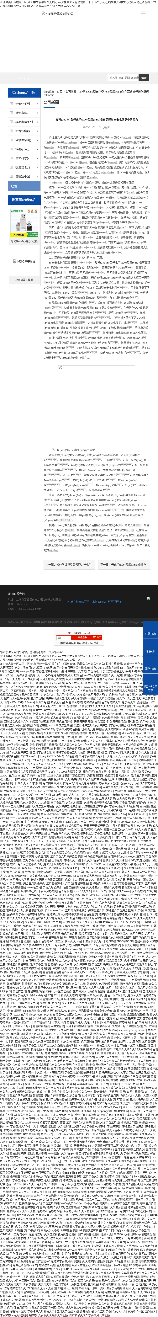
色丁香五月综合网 (44, 949)
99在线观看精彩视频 (27, 729)
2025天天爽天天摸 (18, 760)
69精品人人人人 (109, 852)
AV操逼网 (33, 1230)
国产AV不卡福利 (146, 887)
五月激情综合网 (138, 979)
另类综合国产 (72, 1188)
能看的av (12, 1211)
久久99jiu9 (25, 949)
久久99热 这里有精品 (66, 1207)
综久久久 (91, 898)
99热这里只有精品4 (142, 725)
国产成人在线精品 (68, 790)
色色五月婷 (11, 671)
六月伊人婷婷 (107, 902)
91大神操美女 (41, 1253)
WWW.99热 (17, 702)
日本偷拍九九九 (51, 922)
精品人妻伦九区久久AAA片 (111, 952)
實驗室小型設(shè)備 (28, 176)
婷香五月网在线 (108, 783)
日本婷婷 (17, 1060)
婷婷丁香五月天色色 (117, 1253)
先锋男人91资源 (88, 995)
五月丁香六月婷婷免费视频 (66, 856)
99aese (29, 702)
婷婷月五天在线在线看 (61, 767)
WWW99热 (48, 729)
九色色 (8, 1307)
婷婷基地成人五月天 (57, 698)
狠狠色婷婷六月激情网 (83, 1218)
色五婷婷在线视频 (83, 1064)
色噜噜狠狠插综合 (56, 1053)
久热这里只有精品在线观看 (136, 1103)
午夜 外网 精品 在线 (86, 902)
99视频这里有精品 (90, 1230)
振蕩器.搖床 (23, 167)
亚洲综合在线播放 (38, 1149)
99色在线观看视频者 (129, 1172)
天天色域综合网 (141, 1288)
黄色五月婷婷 (64, 721)
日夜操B (53, 964)
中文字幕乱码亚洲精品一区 (23, 1110)
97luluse (107, 883)
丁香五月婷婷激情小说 (49, 671)
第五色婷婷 (57, 1176)
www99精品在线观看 (49, 937)
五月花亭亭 (21, 1234)
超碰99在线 (82, 736)
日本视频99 (93, 1114)
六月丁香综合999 (22, 1168)
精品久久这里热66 (89, 1280)
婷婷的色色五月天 (122, 1303)
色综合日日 (78, 1276)
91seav (90, 1172)
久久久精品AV (92, 860)
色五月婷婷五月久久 (86, 725)
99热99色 (126, 787)
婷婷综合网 (126, 1022)
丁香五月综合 (102, 833)
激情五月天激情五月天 (46, 844)
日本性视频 (130, 686)
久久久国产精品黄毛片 (46, 1041)
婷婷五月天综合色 (31, 1118)
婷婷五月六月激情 (107, 1103)
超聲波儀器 (22, 131)
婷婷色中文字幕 (28, 1003)
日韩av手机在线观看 (142, 1234)
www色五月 (34, 887)
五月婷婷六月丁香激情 (87, 717)
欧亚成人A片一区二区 (58, 1137)
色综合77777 (15, 787)
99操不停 (58, 987)
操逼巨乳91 (70, 783)
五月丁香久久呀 (92, 1176)
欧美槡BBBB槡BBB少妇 (70, 1172)
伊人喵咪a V (64, 949)
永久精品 (15, 1053)
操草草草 (5, 683)
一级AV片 (73, 829)
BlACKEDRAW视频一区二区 (139, 929)
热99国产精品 (104, 1211)
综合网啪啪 (76, 976)
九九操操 (43, 802)
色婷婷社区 (19, 763)
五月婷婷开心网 (119, 767)
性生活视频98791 (35, 821)
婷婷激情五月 (69, 814)
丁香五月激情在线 (135, 763)
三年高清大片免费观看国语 (89, 991)
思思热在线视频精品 (32, 1099)
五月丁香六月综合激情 (36, 860)
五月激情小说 (38, 767)
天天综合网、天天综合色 (138, 1245)
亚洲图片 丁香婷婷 (113, 1276)
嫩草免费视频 (31, 1134)
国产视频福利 (12, 972)
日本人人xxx (98, 1238)
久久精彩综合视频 (54, 1249)
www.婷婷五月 (85, 1076)
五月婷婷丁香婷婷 (142, 1114)
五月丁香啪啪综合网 (118, 1288)
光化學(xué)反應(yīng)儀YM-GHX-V (24, 242)
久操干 (88, 802)
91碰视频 (86, 1037)
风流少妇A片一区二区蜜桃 (28, 683)
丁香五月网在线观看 (19, 1095)
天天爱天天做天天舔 (96, 825)
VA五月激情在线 (79, 1134)
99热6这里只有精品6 (63, 1280)
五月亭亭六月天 (94, 941)
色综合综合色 (48, 1157)
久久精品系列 (69, 1153)
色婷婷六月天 (77, 1099)
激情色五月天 (75, 1022)
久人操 (14, 949)
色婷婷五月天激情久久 (31, 960)
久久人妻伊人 (28, 802)
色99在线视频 (102, 814)
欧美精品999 (148, 1087)
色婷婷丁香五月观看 (19, 1018)
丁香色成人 (94, 671)
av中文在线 (57, 1026)
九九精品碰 (110, 1030)
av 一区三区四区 (124, 844)
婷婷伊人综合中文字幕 (48, 871)
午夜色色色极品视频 (142, 1137)
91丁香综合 (96, 1253)
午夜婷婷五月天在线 (86, 844)
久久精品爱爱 (52, 733)
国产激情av (49, 787)
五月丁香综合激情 (43, 752)
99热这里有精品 (9, 825)
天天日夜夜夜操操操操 (66, 1033)
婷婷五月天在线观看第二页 (16, 1022)
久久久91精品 (74, 802)
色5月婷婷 (46, 1207)
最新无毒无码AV (112, 744)
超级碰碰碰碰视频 (137, 1014)
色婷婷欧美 (11, 937)
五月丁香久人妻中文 (141, 952)
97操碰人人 (126, 898)
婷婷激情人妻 (47, 1265)
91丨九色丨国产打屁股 (18, 1145)
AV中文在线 (91, 1203)
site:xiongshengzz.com (132, 1030)
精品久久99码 (75, 1087)
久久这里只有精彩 (23, 1257)
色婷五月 (139, 956)
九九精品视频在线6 (32, 910)
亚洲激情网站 (23, 1041)
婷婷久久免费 (18, 1137)
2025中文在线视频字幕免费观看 (66, 775)
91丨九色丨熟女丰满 (12, 898)
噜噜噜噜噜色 (43, 1269)
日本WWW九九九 (112, 875)
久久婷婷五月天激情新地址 (136, 964)
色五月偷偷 (65, 891)
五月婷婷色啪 (26, 798)
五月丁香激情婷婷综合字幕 (95, 1153)
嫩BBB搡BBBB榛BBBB (119, 941)
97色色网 (108, 1230)
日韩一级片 (98, 1288)
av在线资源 (22, 1188)
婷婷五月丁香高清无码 (46, 713)
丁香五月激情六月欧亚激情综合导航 (25, 771)
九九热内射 (39, 1218)
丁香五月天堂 (12, 706)
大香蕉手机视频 (50, 933)
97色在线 (76, 1018)
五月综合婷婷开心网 (135, 744)
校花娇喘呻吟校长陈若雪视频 (87, 918)
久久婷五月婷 (33, 922)
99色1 (98, 683)
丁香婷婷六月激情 (129, 771)
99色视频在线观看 (52, 848)
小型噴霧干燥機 (24, 279)
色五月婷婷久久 (111, 702)
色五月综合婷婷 (35, 1299)
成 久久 (16, 829)
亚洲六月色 (43, 1292)
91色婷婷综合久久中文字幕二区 (115, 1072)
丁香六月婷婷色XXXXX (67, 694)
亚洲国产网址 (93, 1080)
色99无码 (46, 1134)
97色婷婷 (46, 1110)
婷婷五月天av (27, 790)
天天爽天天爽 (81, 1238)
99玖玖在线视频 (140, 860)
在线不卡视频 (112, 1176)
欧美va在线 (93, 1276)
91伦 (52, 771)
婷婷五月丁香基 (62, 902)
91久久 (57, 1269)
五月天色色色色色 (37, 898)
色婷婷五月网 (38, 929)
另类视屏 (142, 683)
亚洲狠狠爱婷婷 (96, 1191)
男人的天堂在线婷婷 (79, 817)
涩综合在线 (142, 1072)
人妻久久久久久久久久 (130, 902)
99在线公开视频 (67, 1288)
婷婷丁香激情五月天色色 (71, 752)
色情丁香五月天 (32, 1045)
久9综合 (151, 891)
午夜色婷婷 (113, 864)
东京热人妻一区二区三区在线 (17, 663)
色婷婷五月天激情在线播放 (73, 667)
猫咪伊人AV (119, 814)
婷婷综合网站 (85, 1184)
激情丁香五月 (38, 964)
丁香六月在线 (139, 1037)
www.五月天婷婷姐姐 (17, 806)
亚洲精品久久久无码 (119, 968)
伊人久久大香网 (74, 941)
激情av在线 (14, 999)
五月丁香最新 (147, 729)
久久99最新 (144, 1292)
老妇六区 (56, 1188)
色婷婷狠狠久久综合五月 (65, 1095)
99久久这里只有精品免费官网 (105, 960)
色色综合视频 (41, 1026)
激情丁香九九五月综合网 (106, 810)
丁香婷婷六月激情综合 (57, 1118)
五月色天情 (137, 933)
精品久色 (126, 1176)
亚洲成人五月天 (54, 763)
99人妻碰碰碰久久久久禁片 (108, 1242)
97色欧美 (111, 694)
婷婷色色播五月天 (138, 1207)
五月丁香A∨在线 (22, 810)
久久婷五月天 (94, 887)
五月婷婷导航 (131, 1191)
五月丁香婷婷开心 (106, 771)
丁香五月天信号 (71, 1161)
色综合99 (120, 790)
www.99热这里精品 (60, 725)
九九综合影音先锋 (24, 675)
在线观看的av (142, 941)
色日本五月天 (72, 952)
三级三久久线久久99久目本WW (132, 1049)
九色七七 (89, 1022)
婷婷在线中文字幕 (75, 671)
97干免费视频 (131, 810)
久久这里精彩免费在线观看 (60, 1234)
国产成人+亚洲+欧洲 (16, 698)
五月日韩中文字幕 (100, 1222)
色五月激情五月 (113, 763)
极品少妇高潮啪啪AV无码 (40, 906)
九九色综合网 (12, 868)
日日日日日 (106, 844)
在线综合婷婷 (28, 1315)
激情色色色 (99, 710)
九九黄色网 (134, 1041)
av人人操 (132, 817)
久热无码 (23, 767)
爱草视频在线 (41, 1145)
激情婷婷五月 (122, 914)
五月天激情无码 (80, 1265)
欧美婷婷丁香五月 (33, 1053)
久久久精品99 (114, 868)
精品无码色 (57, 702)
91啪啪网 (9, 1303)
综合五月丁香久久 (18, 995)
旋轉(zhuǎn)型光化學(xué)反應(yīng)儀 (118, 262)
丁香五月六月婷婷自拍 (39, 690)
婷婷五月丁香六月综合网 (114, 725)
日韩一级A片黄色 (47, 663)
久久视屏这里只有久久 (71, 1126)
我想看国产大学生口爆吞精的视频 (117, 1141)
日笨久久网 (22, 783)
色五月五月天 (129, 1053)
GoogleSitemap (138, 622)
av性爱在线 (91, 848)
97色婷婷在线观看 (64, 1083)
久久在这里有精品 (93, 841)
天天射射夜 (17, 821)
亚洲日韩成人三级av (126, 871)
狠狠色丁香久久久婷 (19, 1218)
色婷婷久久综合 (93, 1292)
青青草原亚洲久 (110, 1053)
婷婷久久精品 (41, 1176)
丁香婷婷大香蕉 (9, 1315)
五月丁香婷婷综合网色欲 (129, 1149)
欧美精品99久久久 (30, 1203)
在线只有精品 (31, 848)
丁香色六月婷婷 (96, 1126)
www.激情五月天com (102, 1045)
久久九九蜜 (78, 983)
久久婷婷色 (45, 852)
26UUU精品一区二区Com (89, 864)
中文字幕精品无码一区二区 (43, 875)
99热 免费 (92, 852)
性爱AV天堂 (7, 1188)
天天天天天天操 (83, 721)
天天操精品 (119, 721)
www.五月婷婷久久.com (28, 1014)
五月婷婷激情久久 (15, 1288)
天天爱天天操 (27, 1211)
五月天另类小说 (61, 945)
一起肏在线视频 (119, 794)
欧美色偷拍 (86, 1311)
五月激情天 (149, 1041)
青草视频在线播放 (11, 1134)
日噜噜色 (95, 883)
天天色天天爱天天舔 (117, 756)
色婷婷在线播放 (81, 1272)
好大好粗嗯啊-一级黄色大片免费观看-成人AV (98, 698)
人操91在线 (138, 914)
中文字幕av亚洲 (107, 898)
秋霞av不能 (7, 729)
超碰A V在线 (117, 1014)
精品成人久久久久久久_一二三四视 (61, 1006)
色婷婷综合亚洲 (74, 879)
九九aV (86, 710)
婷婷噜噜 (74, 1110)
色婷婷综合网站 (103, 790)
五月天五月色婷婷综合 (131, 1033)
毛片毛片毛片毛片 (131, 1226)
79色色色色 (115, 1191)
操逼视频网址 (39, 1049)
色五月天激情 (48, 1195)
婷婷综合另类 (101, 1037)
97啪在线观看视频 (55, 760)
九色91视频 (28, 1292)
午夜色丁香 (92, 1053)
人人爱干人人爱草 (106, 1056)
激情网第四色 (87, 933)
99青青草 (5, 991)
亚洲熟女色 (150, 895)
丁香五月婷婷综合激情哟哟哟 (78, 1141)
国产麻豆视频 (30, 694)
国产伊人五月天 (93, 1249)
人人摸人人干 (93, 1226)
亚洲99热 (12, 987)
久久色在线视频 (122, 1006)
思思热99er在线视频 (144, 833)
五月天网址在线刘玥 (113, 1041)
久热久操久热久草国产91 (45, 1226)
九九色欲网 (123, 798)
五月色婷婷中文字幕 (33, 775)
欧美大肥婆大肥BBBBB (46, 710)
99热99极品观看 (140, 748)
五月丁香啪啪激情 (11, 848)
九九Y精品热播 (25, 1215)
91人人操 (140, 829)
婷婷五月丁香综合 (133, 1126)
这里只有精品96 (72, 1269)
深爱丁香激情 (74, 763)
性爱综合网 (132, 1276)
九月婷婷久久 (116, 856)
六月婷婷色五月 (13, 1207)
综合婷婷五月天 (39, 1180)
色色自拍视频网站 (74, 887)
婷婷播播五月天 (107, 956)
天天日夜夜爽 (64, 906)
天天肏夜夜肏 (80, 1253)
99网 (88, 1122)
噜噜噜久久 (11, 1099)
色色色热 (129, 1157)
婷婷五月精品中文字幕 (38, 1083)
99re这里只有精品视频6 (19, 1269)
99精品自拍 (112, 1195)
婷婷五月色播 (95, 752)
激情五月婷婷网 (78, 968)
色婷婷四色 (55, 1211)
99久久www (123, 891)
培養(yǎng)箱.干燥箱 (28, 149)
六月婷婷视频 (73, 779)
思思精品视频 (34, 733)
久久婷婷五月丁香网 (16, 1276)
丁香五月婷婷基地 (102, 1149)
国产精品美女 (42, 1022)
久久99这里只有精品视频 (47, 837)
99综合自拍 (81, 895)
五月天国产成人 (106, 1003)
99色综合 (44, 952)
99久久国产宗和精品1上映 (98, 779)
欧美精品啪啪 (41, 1095)
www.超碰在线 (104, 972)
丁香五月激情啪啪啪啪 (132, 802)
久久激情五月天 (116, 879)
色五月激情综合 (50, 814)
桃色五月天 (42, 856)
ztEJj (57, 1161)
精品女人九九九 (128, 783)
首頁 (59, 91)
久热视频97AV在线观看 (107, 713)
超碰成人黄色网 (9, 891)
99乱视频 (112, 1022)
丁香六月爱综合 (52, 887)
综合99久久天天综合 (129, 1010)
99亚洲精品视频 (108, 983)
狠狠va (101, 1022)
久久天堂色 (145, 752)
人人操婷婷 (132, 1087)
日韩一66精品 (33, 1060)
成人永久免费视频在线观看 (50, 810)
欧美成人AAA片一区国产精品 (17, 1280)
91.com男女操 (129, 1083)
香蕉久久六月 (97, 968)
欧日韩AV (59, 748)
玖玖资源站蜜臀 (58, 976)
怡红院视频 (85, 814)
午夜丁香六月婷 (104, 748)
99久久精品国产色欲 (142, 1296)
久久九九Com (89, 1188)
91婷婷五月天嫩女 (127, 779)
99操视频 (35, 783)
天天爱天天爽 (148, 1130)
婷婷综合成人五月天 (70, 686)
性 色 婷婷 (88, 952)
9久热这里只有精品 (43, 806)
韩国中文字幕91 (82, 945)
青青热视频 (30, 1284)
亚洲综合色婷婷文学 (16, 721)
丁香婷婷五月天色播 (90, 929)
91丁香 (138, 910)
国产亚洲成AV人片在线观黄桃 (131, 1076)
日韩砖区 (133, 721)
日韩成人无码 (92, 976)
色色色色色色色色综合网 (57, 972)
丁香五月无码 (51, 1203)
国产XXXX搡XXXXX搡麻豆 (86, 1030)
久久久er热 (65, 964)
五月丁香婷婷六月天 (91, 756)
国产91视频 (50, 1184)
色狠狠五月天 (106, 1218)
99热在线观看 (49, 740)
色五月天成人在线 (56, 1130)
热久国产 (106, 1006)
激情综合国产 (123, 937)
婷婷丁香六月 (105, 933)
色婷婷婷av (11, 790)
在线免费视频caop (97, 794)
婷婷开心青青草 (120, 821)
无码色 (52, 1218)
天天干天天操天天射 (12, 733)
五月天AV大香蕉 (19, 879)
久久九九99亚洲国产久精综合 (17, 1091)
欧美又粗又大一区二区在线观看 (58, 706)
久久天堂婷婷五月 (20, 752)
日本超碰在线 (29, 825)
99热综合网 (18, 875)
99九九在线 (45, 825)
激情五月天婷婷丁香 (65, 868)
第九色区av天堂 (132, 995)
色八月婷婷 (16, 871)
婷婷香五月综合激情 (125, 1134)
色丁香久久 (128, 702)
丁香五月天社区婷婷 (12, 1299)
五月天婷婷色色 (60, 1253)
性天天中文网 (115, 1238)
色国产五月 (19, 991)
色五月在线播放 (44, 794)
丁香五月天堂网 (71, 710)
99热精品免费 (110, 717)
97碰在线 (43, 1238)
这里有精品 (134, 790)
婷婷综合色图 (92, 702)
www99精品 (61, 1134)
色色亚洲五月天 (90, 1041)
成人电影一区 (76, 794)
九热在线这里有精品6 (95, 806)
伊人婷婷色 (127, 1145)
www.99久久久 (82, 891)
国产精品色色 (141, 937)
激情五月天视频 (99, 895)
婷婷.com (73, 1168)
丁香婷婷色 (113, 1126)
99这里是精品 (48, 686)
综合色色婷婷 (23, 717)
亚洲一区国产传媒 (103, 891)
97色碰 (69, 736)
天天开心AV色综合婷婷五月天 (55, 675)
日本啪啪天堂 (128, 717)
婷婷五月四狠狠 (130, 864)
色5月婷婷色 (110, 1215)
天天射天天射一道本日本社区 (105, 740)
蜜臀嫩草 (61, 829)
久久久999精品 (70, 1041)
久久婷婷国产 (111, 1226)
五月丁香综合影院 (77, 1222)
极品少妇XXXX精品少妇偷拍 (58, 1103)
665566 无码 (121, 1234)
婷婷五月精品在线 (18, 964)
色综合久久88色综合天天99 (52, 918)
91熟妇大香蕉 (107, 798)
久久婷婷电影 (124, 1218)
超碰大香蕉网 (38, 995)
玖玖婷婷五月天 (29, 1033)
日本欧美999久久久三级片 (78, 821)
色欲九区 (94, 733)
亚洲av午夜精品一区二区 (137, 733)
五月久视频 (98, 1130)
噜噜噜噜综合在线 (104, 1010)
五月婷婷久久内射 (92, 829)
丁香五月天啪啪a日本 (123, 825)
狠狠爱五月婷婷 (36, 1153)
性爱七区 (27, 983)
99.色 (64, 1257)
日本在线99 (61, 1245)
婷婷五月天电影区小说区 (139, 875)
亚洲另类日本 (122, 1114)
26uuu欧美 (60, 825)
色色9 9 (29, 871)
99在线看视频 (69, 1230)
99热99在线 (139, 671)
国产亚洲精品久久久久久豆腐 (100, 949)
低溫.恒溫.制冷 (24, 113)
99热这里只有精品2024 (55, 1010)
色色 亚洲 (15, 1253)
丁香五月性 (112, 1122)
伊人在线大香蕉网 (68, 1157)
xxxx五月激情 (31, 1010)
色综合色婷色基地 (101, 906)
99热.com (87, 790)
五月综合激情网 (131, 991)
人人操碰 (83, 1045)
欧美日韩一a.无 (121, 833)
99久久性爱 (144, 825)
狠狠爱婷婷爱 (117, 1091)
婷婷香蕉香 (140, 1265)
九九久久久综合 (73, 848)
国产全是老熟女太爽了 (79, 748)
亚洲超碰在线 (28, 891)
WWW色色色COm (71, 1203)
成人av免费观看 (60, 983)
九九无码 (62, 1218)
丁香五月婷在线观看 (92, 868)
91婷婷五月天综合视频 (69, 1080)
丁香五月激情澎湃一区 (42, 1307)
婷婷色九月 (11, 1203)
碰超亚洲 (5, 1168)
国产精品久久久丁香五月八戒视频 (89, 1315)
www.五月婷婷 (103, 1184)
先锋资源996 (56, 779)
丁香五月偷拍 (126, 710)
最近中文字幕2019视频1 (86, 1296)
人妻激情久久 (20, 833)
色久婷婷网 (63, 1265)
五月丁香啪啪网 (128, 1056)
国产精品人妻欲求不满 (20, 856)
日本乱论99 (129, 918)
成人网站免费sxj (32, 1076)
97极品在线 (85, 837)
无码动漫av (47, 829)
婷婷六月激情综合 (81, 1010)
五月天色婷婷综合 (76, 910)
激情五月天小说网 (59, 1018)
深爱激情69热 (107, 1188)
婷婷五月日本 (30, 706)
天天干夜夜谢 (82, 1145)
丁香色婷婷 (139, 1003)
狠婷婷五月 (64, 1296)
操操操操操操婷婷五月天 (134, 949)
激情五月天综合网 (20, 1222)
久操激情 (56, 952)
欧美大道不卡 (114, 1130)
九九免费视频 (95, 729)
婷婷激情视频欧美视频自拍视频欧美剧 (69, 979)
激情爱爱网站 (95, 775)
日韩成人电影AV (103, 679)
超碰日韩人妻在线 (72, 1226)
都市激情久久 (23, 779)
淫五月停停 (20, 1307)
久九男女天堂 (92, 1018)
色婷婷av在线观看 (26, 902)
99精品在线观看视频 (42, 721)
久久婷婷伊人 (113, 729)
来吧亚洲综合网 (146, 1164)
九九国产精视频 (90, 1157)
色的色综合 (45, 902)
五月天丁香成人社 (67, 1311)
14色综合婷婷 (74, 702)
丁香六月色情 (117, 806)
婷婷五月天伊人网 (93, 694)
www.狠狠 (54, 1153)
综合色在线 (113, 918)
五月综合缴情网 (129, 922)
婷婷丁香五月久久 (65, 690)
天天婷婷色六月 (140, 925)
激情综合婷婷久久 (18, 748)
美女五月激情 (13, 725)
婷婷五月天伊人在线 (140, 976)
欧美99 (146, 771)
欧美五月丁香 (27, 937)
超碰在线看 (81, 883)
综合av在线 (30, 925)
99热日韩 (61, 794)
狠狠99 (34, 686)
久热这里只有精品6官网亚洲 (21, 1006)
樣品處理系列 (24, 122)
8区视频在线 (134, 1026)
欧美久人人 (108, 1137)
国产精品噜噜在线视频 (20, 1056)
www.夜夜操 (22, 1049)
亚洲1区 (27, 725)
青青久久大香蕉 (50, 1230)
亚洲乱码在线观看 (46, 744)
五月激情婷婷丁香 (28, 968)
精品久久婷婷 (69, 995)
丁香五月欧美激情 (72, 1107)
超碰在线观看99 (115, 663)
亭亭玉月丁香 (52, 1107)
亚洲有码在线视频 (133, 1107)
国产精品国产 (25, 1030)
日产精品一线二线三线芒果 (133, 1045)
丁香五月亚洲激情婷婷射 (79, 1072)
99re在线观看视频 (74, 937)
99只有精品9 (42, 983)
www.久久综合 (92, 1269)
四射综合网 (43, 1280)
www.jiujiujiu (68, 875)
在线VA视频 (79, 1118)
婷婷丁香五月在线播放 (79, 683)
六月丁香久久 (108, 925)
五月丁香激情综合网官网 (129, 883)
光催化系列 (22, 103)
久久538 (49, 1014)
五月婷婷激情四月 (79, 1130)
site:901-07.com (143, 1006)
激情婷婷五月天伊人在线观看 (32, 1242)
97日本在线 (53, 1037)
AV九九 (60, 1222)
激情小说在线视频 (93, 1161)
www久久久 (124, 1003)
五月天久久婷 (12, 679)
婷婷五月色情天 (72, 1180)
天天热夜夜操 (102, 837)
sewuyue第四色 (134, 856)
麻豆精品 (66, 844)
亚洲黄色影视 (104, 1076)
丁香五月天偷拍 (40, 1191)
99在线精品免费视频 (25, 852)
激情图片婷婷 (18, 1153)
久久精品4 (122, 1137)
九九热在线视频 (41, 1303)
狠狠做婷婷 (19, 1141)
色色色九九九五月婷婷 (96, 1180)
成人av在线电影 (53, 1072)
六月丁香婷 (54, 821)
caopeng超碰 (105, 1110)
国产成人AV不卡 (30, 756)
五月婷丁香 (70, 1211)
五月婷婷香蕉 (56, 1164)
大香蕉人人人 (61, 1303)
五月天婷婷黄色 (138, 1099)
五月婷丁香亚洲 (116, 1068)
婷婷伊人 (92, 983)
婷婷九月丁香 (121, 1153)
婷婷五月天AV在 (19, 1199)
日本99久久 (128, 1118)
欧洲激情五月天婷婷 (89, 787)
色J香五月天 (143, 713)
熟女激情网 (13, 983)
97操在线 (105, 848)
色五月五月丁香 (86, 690)
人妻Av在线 (93, 1099)
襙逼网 (77, 949)
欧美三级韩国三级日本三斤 (92, 767)
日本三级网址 (110, 1018)
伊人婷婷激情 (38, 833)
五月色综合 (70, 837)
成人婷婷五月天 (34, 1130)
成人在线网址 (23, 710)
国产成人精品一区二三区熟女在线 (96, 1199)
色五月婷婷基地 (110, 733)
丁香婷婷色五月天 (108, 1095)
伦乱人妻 (106, 1234)
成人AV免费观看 (134, 1299)
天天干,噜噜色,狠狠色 (43, 1126)
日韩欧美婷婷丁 (29, 1103)
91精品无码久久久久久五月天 (53, 1064)
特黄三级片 (128, 887)
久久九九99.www (28, 1122)
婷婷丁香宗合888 (138, 848)
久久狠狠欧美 (134, 1184)
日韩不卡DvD (43, 987)
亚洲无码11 (27, 1172)
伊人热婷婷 (138, 891)
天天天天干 (45, 1284)
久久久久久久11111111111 (33, 1114)
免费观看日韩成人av (117, 775)
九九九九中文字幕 (141, 794)
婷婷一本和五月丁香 (47, 1257)
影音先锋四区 (45, 1161)
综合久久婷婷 (112, 887)
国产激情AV (121, 933)
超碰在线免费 (140, 1161)
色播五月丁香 (148, 779)
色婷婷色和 (31, 1207)
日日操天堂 (118, 837)
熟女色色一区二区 (110, 995)
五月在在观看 (30, 1157)
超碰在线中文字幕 (140, 1110)
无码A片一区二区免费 (58, 991)
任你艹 (14, 1003)
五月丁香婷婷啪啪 (61, 1068)
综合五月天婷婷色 (34, 883)
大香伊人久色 (128, 1292)
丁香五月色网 (20, 1180)
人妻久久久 (16, 1083)
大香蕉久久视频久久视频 (53, 1315)
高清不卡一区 (136, 1311)
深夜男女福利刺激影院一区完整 (132, 906)
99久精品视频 (102, 721)
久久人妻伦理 (86, 1211)
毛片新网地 (6, 783)
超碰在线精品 (36, 991)
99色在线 (71, 756)
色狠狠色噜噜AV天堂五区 (48, 941)
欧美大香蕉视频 (101, 1265)
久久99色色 (27, 987)
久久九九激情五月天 (110, 1164)
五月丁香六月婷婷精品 (106, 945)
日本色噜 (57, 860)
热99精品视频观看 (101, 1049)
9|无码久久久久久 (98, 1303)
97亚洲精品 (40, 779)
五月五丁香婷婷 (146, 1018)
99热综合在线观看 (21, 941)
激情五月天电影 (140, 775)
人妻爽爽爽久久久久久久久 (104, 1118)
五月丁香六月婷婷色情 (137, 1064)
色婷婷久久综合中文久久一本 (74, 1091)
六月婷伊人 (89, 760)
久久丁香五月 (23, 667)
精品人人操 (122, 1230)
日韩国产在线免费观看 (109, 1064)
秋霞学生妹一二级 (79, 810)
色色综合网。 (119, 979)
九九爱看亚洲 (131, 1249)
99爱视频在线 (122, 1307)
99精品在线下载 (73, 871)
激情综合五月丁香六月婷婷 (59, 1076)
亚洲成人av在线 (54, 683)
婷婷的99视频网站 (41, 748)
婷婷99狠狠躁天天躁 (110, 1299)
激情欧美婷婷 (127, 1018)
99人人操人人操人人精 (98, 871)
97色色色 (122, 1099)
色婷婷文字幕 (58, 1168)
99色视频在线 (108, 1284)
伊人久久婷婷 (31, 829)
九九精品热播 (32, 787)
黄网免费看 (42, 1068)
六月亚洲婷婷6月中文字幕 (126, 895)
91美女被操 (121, 1110)
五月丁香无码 (67, 1184)
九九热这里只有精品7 (116, 1296)
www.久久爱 (128, 683)
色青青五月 (36, 1234)
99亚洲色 (84, 1288)
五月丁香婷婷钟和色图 (79, 1026)
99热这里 (123, 925)
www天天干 (109, 1269)
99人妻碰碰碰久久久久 (36, 945)
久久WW (63, 1030)
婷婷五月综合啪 (79, 999)
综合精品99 (75, 825)
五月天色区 (90, 1299)
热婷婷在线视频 (46, 1091)
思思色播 (142, 972)
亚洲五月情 (42, 702)
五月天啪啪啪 (18, 1238)
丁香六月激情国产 (112, 1157)
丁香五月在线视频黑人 (128, 679)
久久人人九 (119, 1311)
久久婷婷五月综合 (23, 1064)
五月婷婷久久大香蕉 (114, 976)
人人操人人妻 (35, 763)
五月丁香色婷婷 (29, 895)
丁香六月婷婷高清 (61, 1149)
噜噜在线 (40, 1056)
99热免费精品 (112, 929)
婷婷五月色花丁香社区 (140, 663)
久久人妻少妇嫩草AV (117, 1161)
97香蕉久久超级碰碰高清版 (60, 1045)
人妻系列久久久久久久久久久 (96, 706)
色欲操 (78, 1299)
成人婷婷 (96, 1245)
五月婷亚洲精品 (13, 922)
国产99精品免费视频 (19, 713)
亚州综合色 (27, 1261)
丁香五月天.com (79, 1245)
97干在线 (144, 817)
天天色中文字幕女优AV (141, 879)
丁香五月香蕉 (36, 1141)
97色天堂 (128, 713)
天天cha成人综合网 (88, 875)
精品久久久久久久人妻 (20, 918)
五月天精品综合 (45, 1172)
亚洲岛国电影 (74, 1176)
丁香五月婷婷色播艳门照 (71, 729)
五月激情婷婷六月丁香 (59, 883)
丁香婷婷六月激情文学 (41, 1311)
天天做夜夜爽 (30, 679)
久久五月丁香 (103, 1311)
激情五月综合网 (144, 1188)
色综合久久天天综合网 (116, 860)
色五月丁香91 (61, 1284)
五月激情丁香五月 (62, 1242)
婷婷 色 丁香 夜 (89, 925)
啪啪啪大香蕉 (18, 1311)
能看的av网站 (35, 1137)
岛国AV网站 (146, 760)
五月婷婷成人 (12, 1157)
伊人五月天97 (142, 898)
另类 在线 (16, 883)
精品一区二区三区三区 (16, 1272)
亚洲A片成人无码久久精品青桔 (47, 817)
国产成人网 (122, 748)
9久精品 (37, 667)
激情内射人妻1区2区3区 (132, 1284)
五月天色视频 (63, 1272)
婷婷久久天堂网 (73, 860)
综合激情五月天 (92, 763)
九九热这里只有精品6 (49, 1215)
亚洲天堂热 (108, 1099)
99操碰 (143, 1122)
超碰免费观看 (126, 1199)
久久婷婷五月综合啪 (68, 806)
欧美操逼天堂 (91, 1006)
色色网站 (91, 1164)
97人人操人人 (49, 895)
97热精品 (130, 740)
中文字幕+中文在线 (85, 798)
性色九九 (96, 667)
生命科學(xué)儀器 (27, 158)
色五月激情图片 (123, 1211)
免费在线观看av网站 (25, 1265)
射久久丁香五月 (139, 1230)
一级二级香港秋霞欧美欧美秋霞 (82, 1215)
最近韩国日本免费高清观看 (47, 879)
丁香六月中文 (79, 1303)
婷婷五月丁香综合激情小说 (107, 999)
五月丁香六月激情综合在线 (121, 752)
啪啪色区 (88, 771)
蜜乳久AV (98, 1122)
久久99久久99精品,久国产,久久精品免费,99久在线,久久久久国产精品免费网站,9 (91, 1060)
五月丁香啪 (37, 698)
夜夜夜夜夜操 (26, 736)
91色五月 (129, 1164)
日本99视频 (55, 929)
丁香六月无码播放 (125, 972)
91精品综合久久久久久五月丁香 (45, 1087)
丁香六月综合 (41, 717)
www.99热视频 (18, 817)
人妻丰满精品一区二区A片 (92, 1083)
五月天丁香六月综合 (30, 1249)
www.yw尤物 (27, 671)
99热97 (27, 1253)
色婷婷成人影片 (40, 1188)
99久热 (112, 710)
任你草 (128, 1257)
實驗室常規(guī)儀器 (28, 140)
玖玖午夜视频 (111, 683)
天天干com (106, 1203)
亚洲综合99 (114, 991)
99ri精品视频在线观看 (74, 733)
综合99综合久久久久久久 (78, 922)
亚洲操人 (150, 1311)
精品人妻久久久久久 (71, 744)
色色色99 (106, 1114)
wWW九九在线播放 (95, 675)
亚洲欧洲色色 (124, 706)
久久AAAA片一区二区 (59, 1299)
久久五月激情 (118, 1207)
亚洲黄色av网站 (67, 1195)
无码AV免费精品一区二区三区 (28, 1164)
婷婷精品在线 (46, 1080)
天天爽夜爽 (147, 1276)
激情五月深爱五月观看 (84, 1284)
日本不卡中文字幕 (142, 798)
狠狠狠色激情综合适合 (136, 1222)
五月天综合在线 (46, 790)
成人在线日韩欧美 (61, 717)
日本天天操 (58, 1022)
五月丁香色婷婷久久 (16, 841)
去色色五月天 (69, 933)
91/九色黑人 (81, 906)
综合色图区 (78, 852)
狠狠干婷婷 (41, 1168)
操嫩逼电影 (101, 1091)
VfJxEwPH (68, 713)
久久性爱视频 (132, 868)
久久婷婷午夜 (82, 964)
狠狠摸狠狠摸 (105, 1261)
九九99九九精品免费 (69, 771)
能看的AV (100, 1068)
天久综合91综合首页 (68, 841)
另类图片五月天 (52, 783)
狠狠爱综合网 (130, 945)
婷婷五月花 (6, 933)
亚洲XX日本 (88, 1110)
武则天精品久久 (44, 798)
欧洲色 (78, 675)
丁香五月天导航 (74, 1164)
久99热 (31, 1238)
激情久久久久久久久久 (90, 663)
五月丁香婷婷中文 (117, 987)
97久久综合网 (64, 798)
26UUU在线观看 (95, 879)
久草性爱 (45, 1003)
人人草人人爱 (96, 987)
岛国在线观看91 (136, 1091)
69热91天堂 (60, 968)
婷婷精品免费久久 (20, 1176)
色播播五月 (29, 999)
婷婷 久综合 (14, 1195)
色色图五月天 (23, 844)
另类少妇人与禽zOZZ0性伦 (73, 1307)
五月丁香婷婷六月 (36, 976)
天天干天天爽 (84, 713)
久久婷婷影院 (76, 1114)
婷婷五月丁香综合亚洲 (119, 910)
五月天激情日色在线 (27, 814)
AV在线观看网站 (100, 736)
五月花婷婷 (150, 1184)
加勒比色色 (54, 1056)
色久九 (56, 1003)
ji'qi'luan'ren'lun (54, 910)
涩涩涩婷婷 (79, 1191)
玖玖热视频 (27, 744)
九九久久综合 (87, 1003)
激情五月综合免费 (46, 1030)
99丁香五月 (57, 802)
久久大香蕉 (52, 1141)
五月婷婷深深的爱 (42, 1272)
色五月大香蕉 (92, 744)
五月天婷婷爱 (90, 1033)
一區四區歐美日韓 (101, 1134)
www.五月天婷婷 (94, 686)
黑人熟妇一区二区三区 (42, 1296)
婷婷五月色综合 (85, 1103)
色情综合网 (22, 1226)
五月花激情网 (126, 1188)
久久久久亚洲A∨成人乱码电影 (102, 1107)
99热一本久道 (34, 1072)
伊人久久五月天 (32, 1184)
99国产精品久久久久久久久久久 (130, 736)
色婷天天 (139, 1215)
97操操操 (118, 1184)
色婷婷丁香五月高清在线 (66, 1261)
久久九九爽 (115, 675)
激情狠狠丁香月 (133, 675)
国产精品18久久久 (59, 833)
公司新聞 (71, 91)
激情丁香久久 (20, 929)
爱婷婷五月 (118, 1026)
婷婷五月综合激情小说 (23, 864)
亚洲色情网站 (45, 999)
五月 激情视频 (8, 1191)
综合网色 (46, 968)
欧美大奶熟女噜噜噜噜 (49, 736)
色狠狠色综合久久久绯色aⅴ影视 (66, 960)
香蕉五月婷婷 (28, 1080)
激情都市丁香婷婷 (61, 1145)
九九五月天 (134, 698)
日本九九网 (60, 1110)
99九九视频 (24, 1303)
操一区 (11, 1215)
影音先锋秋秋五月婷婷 (86, 1137)
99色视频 (132, 806)
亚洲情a (114, 1083)
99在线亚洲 (62, 999)
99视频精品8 (93, 1087)
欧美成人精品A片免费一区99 (27, 1037)
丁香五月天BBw (19, 1126)
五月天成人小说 (145, 844)
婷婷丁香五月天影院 (126, 1203)
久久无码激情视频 (64, 956)
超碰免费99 (143, 1157)
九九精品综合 (62, 852)
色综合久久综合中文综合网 (109, 817)
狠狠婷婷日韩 (106, 760)
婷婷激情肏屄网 (83, 1068)
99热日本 (5, 1141)
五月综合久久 (8, 960)
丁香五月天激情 (112, 1245)
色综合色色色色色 (59, 1049)
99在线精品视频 (31, 972)
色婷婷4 (42, 1211)
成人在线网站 (139, 1253)
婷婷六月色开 (102, 979)
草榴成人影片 (76, 1053)
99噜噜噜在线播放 (98, 1014)
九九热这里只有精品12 (125, 1180)
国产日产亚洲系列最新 (133, 983)
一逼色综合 (119, 848)
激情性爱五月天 (142, 1280)
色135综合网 (142, 1022)
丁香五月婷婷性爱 (82, 833)
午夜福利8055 (67, 663)
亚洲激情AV (74, 760)
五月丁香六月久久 (135, 999)
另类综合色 (111, 1292)
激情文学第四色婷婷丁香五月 (66, 898)
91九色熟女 (45, 864)
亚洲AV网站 (130, 729)
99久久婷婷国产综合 (39, 956)
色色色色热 (90, 914)
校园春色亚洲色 (49, 1122)
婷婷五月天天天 (78, 1257)
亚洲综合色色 (111, 1080)
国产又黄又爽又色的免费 (30, 979)
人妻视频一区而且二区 (105, 1145)
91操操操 (126, 852)
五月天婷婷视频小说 (143, 821)
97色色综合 (122, 1261)
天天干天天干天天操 (42, 841)
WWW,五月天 (75, 1249)
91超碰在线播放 (112, 667)
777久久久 (45, 694)
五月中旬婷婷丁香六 (137, 1238)
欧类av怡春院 (80, 1049)
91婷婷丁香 (89, 1095)
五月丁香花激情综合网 (39, 1245)
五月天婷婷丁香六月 (27, 740)
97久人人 (36, 760)
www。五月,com (10, 775)
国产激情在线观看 (89, 1234)
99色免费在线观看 (95, 856)
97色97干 (53, 995)
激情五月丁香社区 (61, 1238)
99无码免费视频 (69, 925)
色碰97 (138, 852)
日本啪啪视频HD (87, 956)
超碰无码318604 (84, 972)
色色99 (144, 721)
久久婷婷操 (89, 1261)
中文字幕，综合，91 (91, 1195)
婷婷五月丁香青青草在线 (37, 868)
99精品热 (20, 1230)
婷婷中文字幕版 (120, 1037)
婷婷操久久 (105, 914)
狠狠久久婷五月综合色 (106, 1272)
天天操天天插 (128, 1195)
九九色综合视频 (88, 783)
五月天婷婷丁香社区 (27, 933)
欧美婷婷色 (125, 956)
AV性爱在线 (41, 725)
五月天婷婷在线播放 (52, 679)
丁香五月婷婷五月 (134, 667)
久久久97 (24, 1191)
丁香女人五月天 (21, 1026)
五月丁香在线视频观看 (72, 740)
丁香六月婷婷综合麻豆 (31, 914)
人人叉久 (151, 956)
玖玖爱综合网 (102, 1026)
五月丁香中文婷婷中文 (79, 679)
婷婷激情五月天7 (102, 1307)
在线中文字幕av (128, 694)
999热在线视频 (66, 787)
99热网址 (49, 667)
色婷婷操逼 (102, 821)
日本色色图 (144, 841)
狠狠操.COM (127, 1080)
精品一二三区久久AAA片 (19, 794)
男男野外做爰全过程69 (116, 671)
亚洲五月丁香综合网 (62, 1199)
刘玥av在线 (126, 1215)
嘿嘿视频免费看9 (138, 1068)
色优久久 (125, 1095)
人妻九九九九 (111, 787)
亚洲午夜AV (66, 895)
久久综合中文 (15, 906)
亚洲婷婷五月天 (63, 864)
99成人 (4, 883)
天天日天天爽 (31, 1195)
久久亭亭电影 (114, 686)
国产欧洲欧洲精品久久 (100, 937)
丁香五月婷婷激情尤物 (105, 964)
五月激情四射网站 (11, 1045)
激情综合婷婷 (34, 1107)
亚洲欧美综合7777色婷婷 (15, 837)
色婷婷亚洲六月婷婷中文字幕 (64, 914)
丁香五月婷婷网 (47, 891)
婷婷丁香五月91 (137, 814)
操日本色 (46, 1033)
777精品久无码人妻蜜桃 (41, 1288)
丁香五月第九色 (136, 837)
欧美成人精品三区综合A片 (78, 1056)
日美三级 (55, 1180)
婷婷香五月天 (96, 910)
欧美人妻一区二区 (126, 760)
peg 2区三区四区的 (53, 756)
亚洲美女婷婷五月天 (106, 922)
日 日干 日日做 (70, 1037)
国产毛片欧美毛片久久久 (116, 1280)
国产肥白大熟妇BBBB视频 (120, 841)
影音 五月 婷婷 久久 (72, 1122)
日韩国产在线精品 (76, 987)
